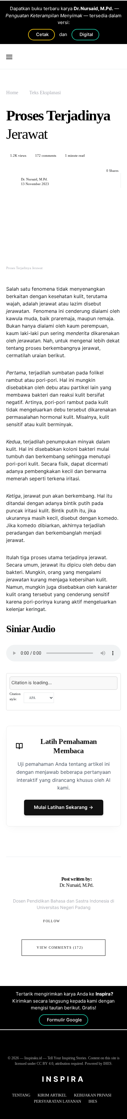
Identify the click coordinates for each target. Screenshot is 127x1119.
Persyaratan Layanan (57, 1101)
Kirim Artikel (52, 1095)
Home (12, 92)
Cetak (42, 34)
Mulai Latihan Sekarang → (63, 807)
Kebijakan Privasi (92, 1095)
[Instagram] (63, 1047)
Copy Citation (100, 698)
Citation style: (15, 696)
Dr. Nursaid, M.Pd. (34, 179)
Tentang (21, 1095)
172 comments (45, 155)
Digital (86, 34)
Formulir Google (64, 1020)
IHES (92, 1101)
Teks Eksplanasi (45, 92)
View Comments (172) (60, 947)
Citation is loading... (31, 682)
